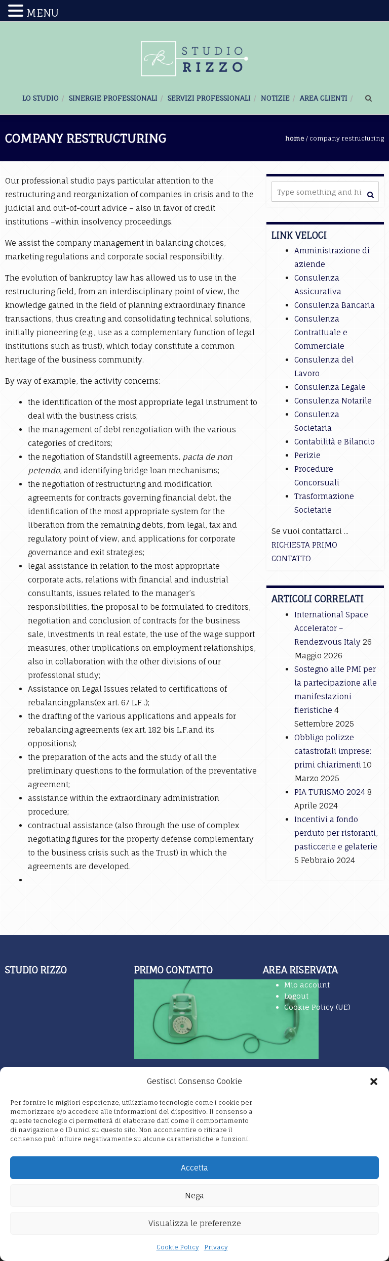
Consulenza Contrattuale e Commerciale (320, 332)
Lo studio (40, 98)
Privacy (216, 1247)
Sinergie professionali (113, 98)
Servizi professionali (209, 98)
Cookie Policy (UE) (317, 1007)
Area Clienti (323, 98)
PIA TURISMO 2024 (329, 792)
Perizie (307, 455)
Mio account (307, 984)
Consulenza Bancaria (334, 305)
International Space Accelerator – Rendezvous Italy (331, 628)
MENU (42, 13)
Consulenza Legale (330, 387)
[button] (374, 1081)
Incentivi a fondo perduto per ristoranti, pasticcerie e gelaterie (336, 833)
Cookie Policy (178, 1247)
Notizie (275, 98)
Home (295, 138)
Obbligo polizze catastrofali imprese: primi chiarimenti (332, 751)
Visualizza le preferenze (194, 1223)
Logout (296, 996)
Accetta (194, 1168)
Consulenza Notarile (333, 401)
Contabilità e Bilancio (334, 441)
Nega (194, 1195)
